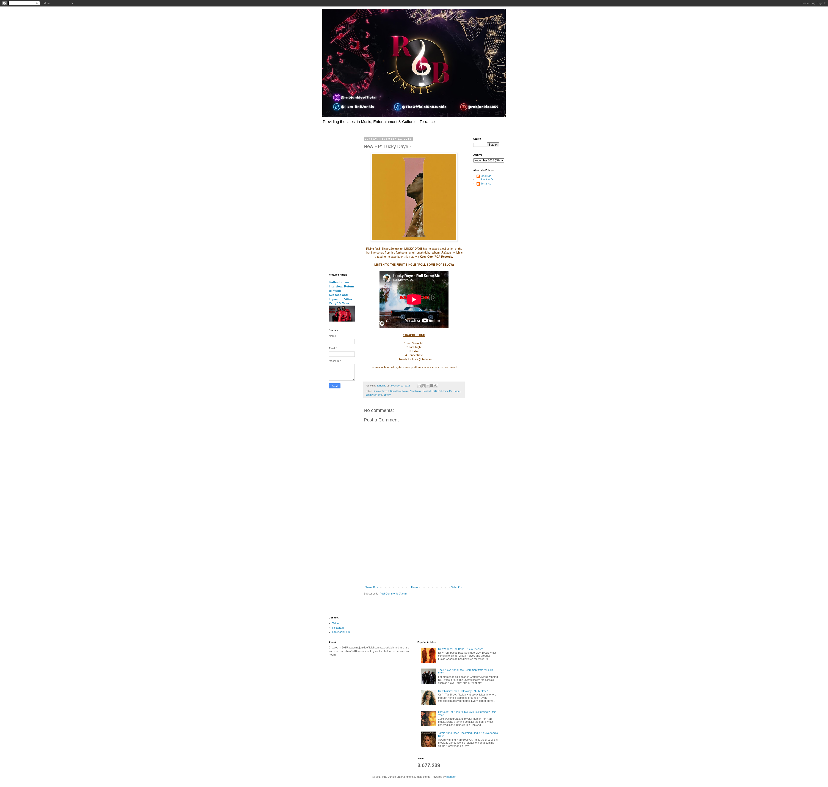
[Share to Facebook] (432, 386)
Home (414, 587)
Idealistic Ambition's (487, 178)
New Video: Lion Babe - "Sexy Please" (460, 649)
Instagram (338, 627)
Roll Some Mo (445, 391)
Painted (427, 391)
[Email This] (419, 386)
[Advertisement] (414, 550)
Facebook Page (341, 632)
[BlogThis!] (423, 386)
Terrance (486, 183)
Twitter (336, 623)
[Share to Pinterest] (436, 386)
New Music (416, 391)
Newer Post (371, 587)
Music (405, 391)
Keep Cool (395, 391)
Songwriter (370, 394)
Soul (380, 394)
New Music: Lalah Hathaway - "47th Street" (463, 691)
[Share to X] (427, 386)
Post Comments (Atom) (393, 593)
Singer (457, 391)
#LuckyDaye (380, 391)
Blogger (450, 776)
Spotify (387, 394)
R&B (434, 391)
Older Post (457, 587)
